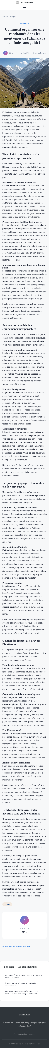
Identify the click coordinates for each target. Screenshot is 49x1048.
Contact (32, 1034)
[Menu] (24, 8)
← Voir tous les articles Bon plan (16, 946)
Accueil (5, 16)
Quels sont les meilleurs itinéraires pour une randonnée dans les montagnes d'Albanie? (21, 992)
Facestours (24, 2)
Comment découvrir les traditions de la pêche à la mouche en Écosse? (23, 976)
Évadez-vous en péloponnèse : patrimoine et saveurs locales (21, 984)
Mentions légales (20, 1034)
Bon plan (13, 16)
